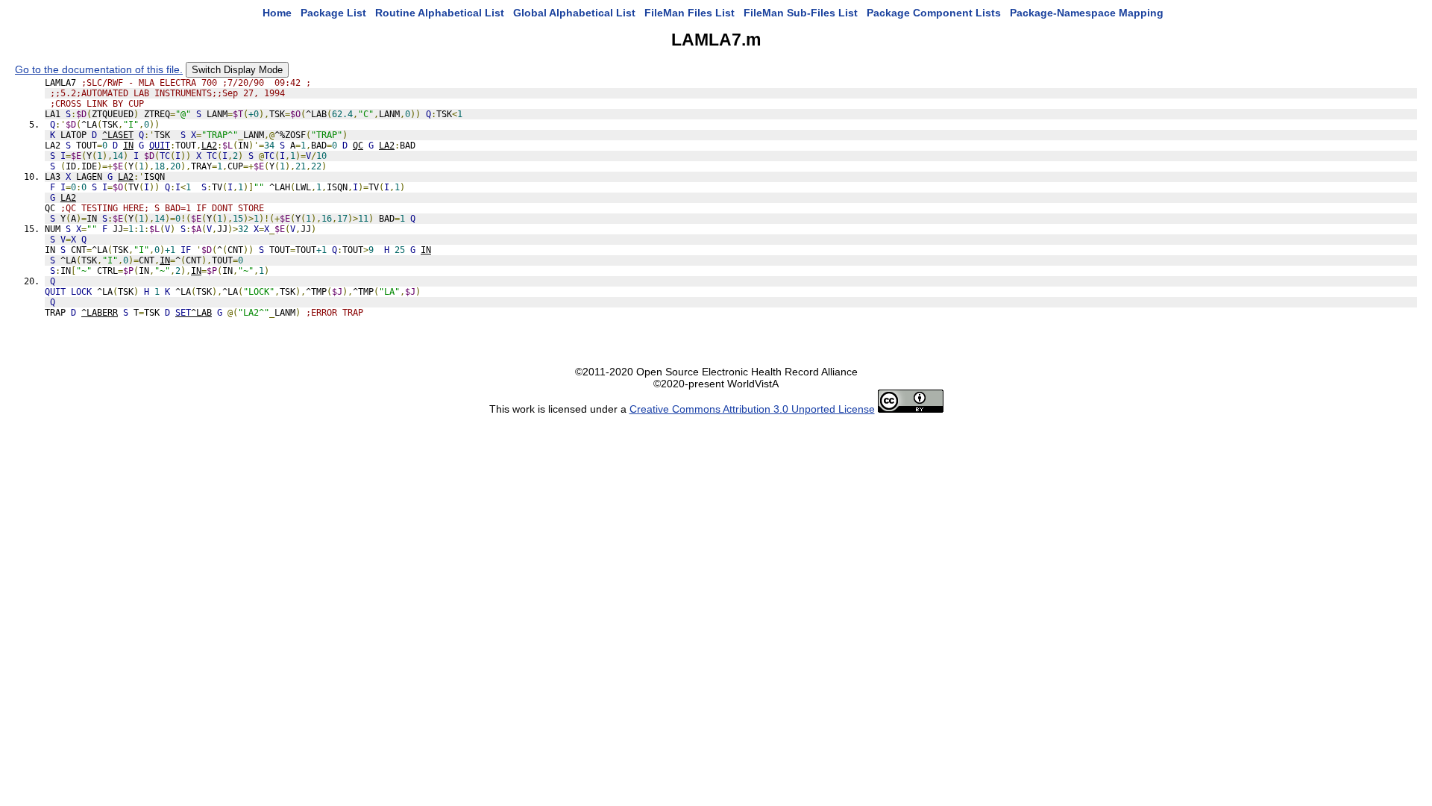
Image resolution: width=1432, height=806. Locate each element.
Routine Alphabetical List (439, 13)
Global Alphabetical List (574, 13)
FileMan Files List (689, 13)
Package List (333, 13)
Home (277, 13)
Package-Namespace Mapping (1087, 13)
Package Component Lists (934, 13)
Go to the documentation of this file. (99, 69)
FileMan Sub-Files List (801, 13)
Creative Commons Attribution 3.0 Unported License (752, 409)
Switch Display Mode (237, 69)
